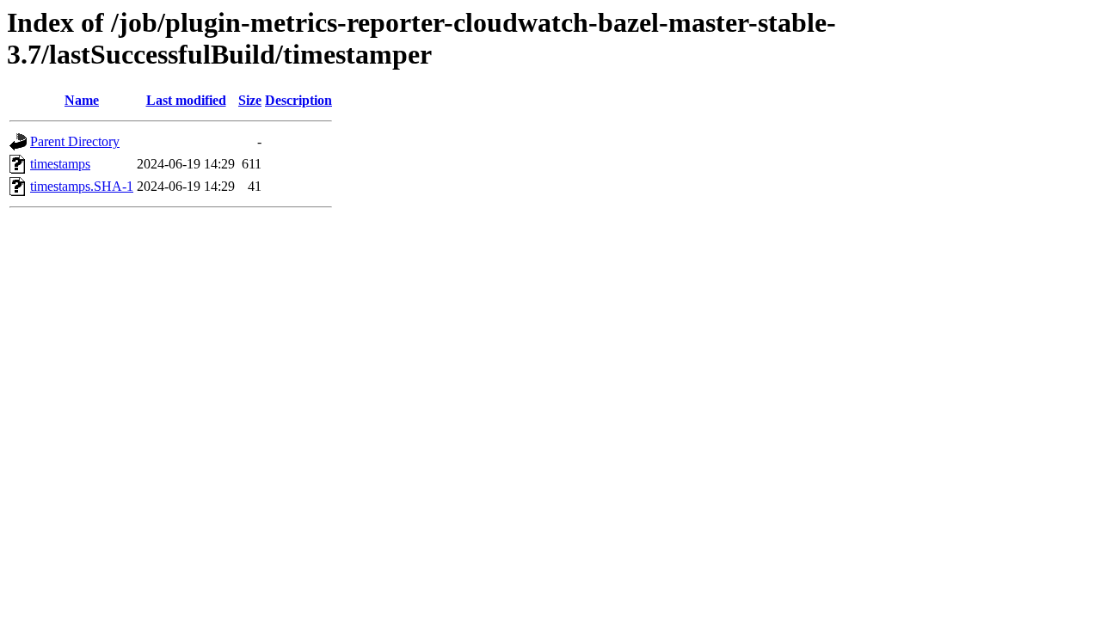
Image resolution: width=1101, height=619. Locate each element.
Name (82, 100)
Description (298, 100)
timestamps (60, 163)
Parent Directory (75, 141)
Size (249, 100)
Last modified (186, 100)
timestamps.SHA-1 (81, 186)
